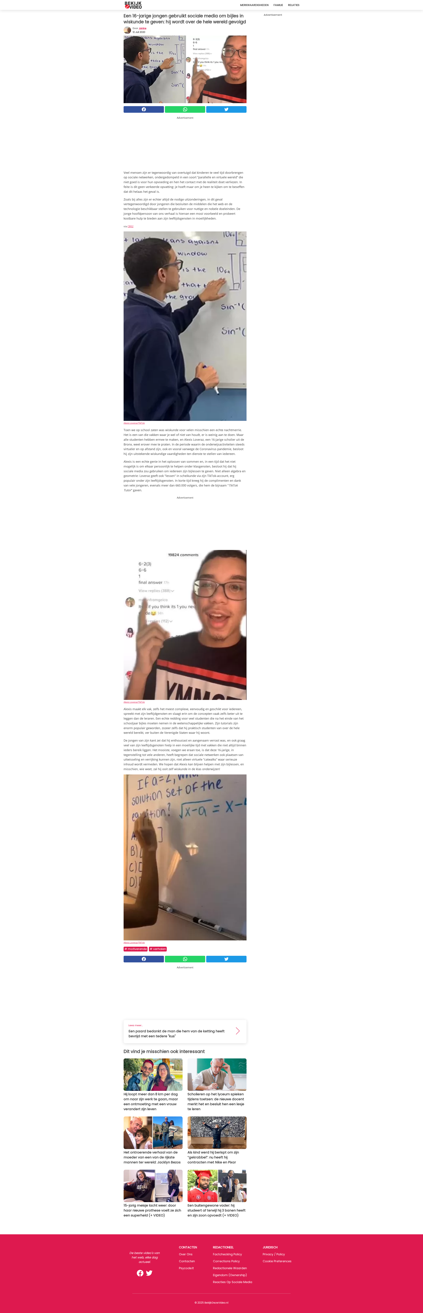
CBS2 (131, 226)
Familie (278, 5)
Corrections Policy (226, 1261)
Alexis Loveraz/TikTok (134, 423)
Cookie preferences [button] (277, 1261)
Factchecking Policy (227, 1254)
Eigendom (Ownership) (230, 1275)
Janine (142, 28)
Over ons (185, 1254)
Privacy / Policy (274, 1254)
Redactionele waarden (230, 1268)
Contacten (187, 1261)
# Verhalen (158, 949)
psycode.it (186, 1268)
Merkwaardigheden (254, 5)
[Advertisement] (185, 143)
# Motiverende (135, 949)
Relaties (293, 5)
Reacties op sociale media (232, 1282)
